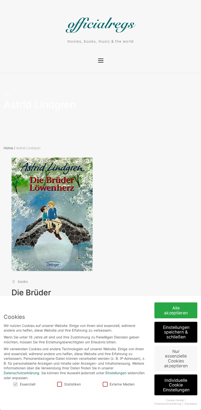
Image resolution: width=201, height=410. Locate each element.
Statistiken (72, 384)
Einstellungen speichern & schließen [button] (176, 332)
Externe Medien (122, 384)
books (23, 281)
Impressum (190, 403)
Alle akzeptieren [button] (176, 310)
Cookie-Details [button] (175, 400)
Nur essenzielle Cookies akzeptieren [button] (176, 358)
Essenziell (27, 384)
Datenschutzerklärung (21, 373)
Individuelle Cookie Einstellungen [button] (176, 385)
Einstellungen (115, 373)
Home (9, 148)
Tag (7, 95)
